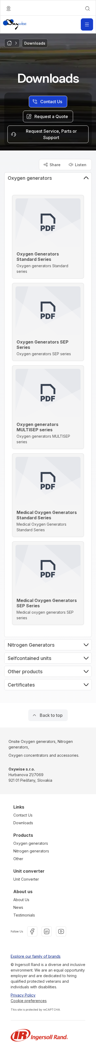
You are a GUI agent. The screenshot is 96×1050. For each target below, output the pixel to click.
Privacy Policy (23, 995)
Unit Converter (26, 879)
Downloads (23, 823)
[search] (87, 8)
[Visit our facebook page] (32, 931)
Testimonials (24, 915)
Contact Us (23, 815)
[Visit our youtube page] (61, 931)
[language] (8, 8)
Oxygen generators (30, 843)
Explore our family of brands (36, 956)
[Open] (87, 24)
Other (18, 858)
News (18, 907)
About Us (21, 899)
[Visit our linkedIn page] (47, 931)
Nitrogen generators (31, 851)
